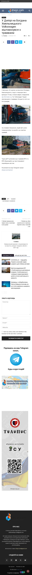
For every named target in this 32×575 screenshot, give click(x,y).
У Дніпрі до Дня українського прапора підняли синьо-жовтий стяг (23, 223)
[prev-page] (3, 292)
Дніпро (4, 272)
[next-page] (5, 292)
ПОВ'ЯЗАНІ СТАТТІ (8, 255)
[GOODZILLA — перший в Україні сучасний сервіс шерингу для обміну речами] (6, 262)
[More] (24, 42)
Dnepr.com (19, 569)
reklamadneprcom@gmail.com (16, 532)
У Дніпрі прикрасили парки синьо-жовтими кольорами (8, 222)
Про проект (12, 566)
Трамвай (13, 198)
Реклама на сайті (20, 566)
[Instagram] (11, 560)
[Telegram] (16, 42)
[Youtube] (25, 560)
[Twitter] (20, 42)
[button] (3, 10)
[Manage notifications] (28, 571)
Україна (4, 264)
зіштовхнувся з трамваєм (8, 201)
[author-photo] (16, 239)
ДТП (8, 198)
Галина (5, 35)
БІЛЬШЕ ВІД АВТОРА (21, 255)
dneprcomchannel (7, 170)
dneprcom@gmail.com (21, 548)
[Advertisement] (16, 5)
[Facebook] (8, 42)
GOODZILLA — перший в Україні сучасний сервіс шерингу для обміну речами (20, 262)
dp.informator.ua (7, 97)
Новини (10, 15)
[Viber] (12, 42)
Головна (4, 15)
